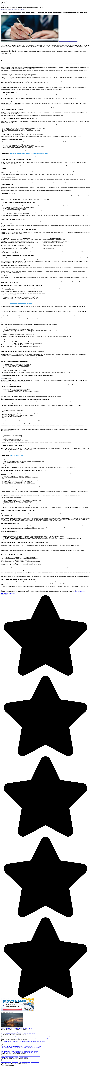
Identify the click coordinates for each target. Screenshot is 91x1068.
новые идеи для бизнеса (80, 591)
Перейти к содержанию (6, 1)
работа (13, 593)
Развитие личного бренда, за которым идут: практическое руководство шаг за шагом (20, 1062)
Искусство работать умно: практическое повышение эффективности (16, 1028)
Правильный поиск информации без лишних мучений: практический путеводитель (20, 1042)
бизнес (2, 593)
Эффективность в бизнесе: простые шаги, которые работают (14, 1057)
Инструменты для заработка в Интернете (14, 9)
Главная (2, 9)
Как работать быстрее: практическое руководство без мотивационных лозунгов (19, 1052)
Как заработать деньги (6, 4)
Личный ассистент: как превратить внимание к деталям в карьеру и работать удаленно (20, 1047)
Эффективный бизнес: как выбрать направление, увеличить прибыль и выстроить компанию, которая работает (26, 1038)
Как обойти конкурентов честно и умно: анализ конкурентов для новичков (18, 1033)
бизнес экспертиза (8, 593)
